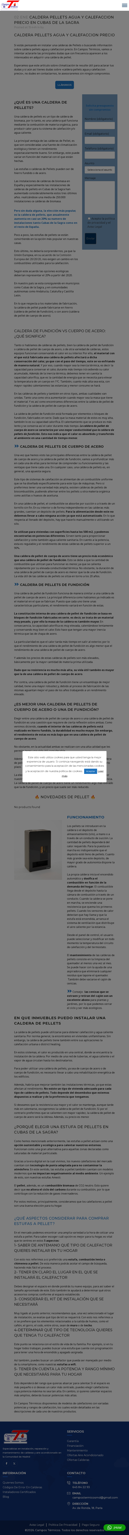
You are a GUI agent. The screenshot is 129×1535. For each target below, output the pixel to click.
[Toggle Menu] (124, 5)
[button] (114, 1527)
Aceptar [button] (90, 771)
